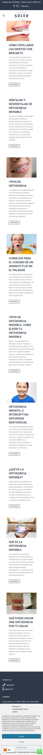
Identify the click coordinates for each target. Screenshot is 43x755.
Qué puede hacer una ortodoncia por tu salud (21, 622)
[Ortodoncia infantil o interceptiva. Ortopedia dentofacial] (21, 392)
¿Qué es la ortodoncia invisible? (17, 473)
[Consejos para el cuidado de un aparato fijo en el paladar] (21, 244)
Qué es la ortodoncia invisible (17, 546)
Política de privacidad (24, 752)
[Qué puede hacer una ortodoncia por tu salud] (21, 603)
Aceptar (21, 736)
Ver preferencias (21, 747)
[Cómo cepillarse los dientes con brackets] (21, 31)
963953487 (16, 2)
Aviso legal (34, 752)
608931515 (36, 2)
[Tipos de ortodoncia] (21, 167)
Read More (14, 84)
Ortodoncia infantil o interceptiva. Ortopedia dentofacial (19, 414)
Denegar (21, 742)
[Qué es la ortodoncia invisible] (21, 528)
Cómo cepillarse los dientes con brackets (21, 49)
